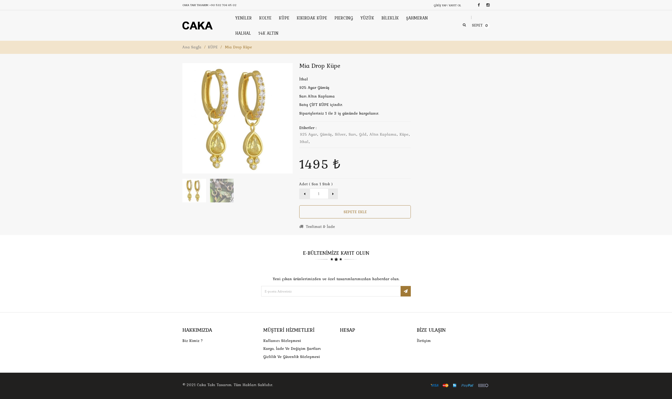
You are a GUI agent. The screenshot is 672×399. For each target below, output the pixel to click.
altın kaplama (383, 134)
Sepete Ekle (355, 212)
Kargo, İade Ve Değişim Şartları (292, 348)
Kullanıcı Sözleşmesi (282, 341)
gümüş (326, 134)
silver (340, 134)
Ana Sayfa (191, 47)
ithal (304, 142)
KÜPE (213, 47)
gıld (362, 134)
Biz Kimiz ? (192, 341)
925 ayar (308, 134)
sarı (352, 134)
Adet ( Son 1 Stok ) (316, 184)
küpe (404, 134)
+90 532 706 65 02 (223, 5)
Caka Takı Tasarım (214, 385)
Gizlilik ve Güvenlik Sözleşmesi (291, 357)
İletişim (424, 341)
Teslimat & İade (319, 226)
